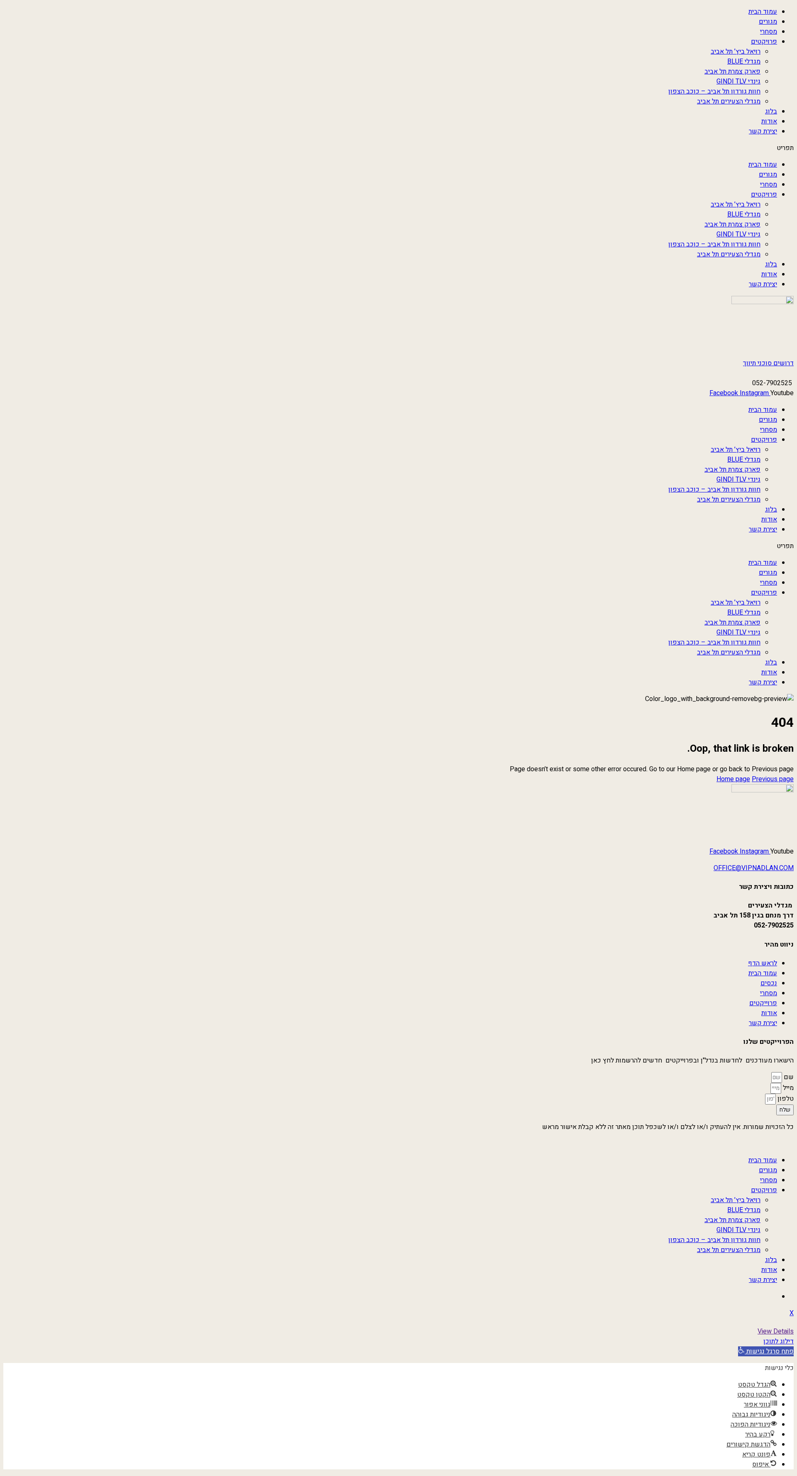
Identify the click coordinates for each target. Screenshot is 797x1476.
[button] (398, 148)
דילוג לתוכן (778, 1341)
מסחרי (768, 32)
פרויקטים (764, 42)
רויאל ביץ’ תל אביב (735, 52)
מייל (787, 1088)
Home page (733, 779)
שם (788, 1077)
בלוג (771, 111)
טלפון (785, 1099)
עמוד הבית (762, 12)
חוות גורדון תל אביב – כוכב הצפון (714, 91)
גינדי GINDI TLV (738, 81)
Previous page (773, 779)
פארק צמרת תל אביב (732, 71)
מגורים (768, 22)
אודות (769, 121)
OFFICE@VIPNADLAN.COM (754, 868)
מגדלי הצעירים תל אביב (728, 101)
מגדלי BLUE (743, 61)
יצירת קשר (763, 131)
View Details (776, 1331)
